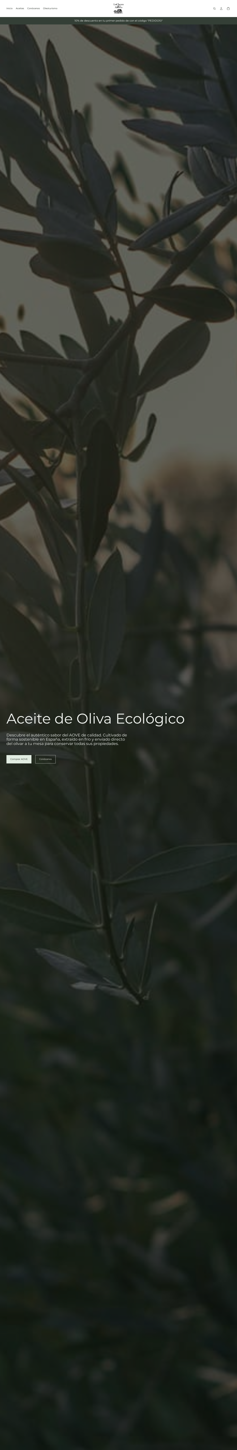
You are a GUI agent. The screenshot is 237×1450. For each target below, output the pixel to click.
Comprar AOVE (19, 759)
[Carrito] (228, 8)
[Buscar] (214, 8)
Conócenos (45, 759)
